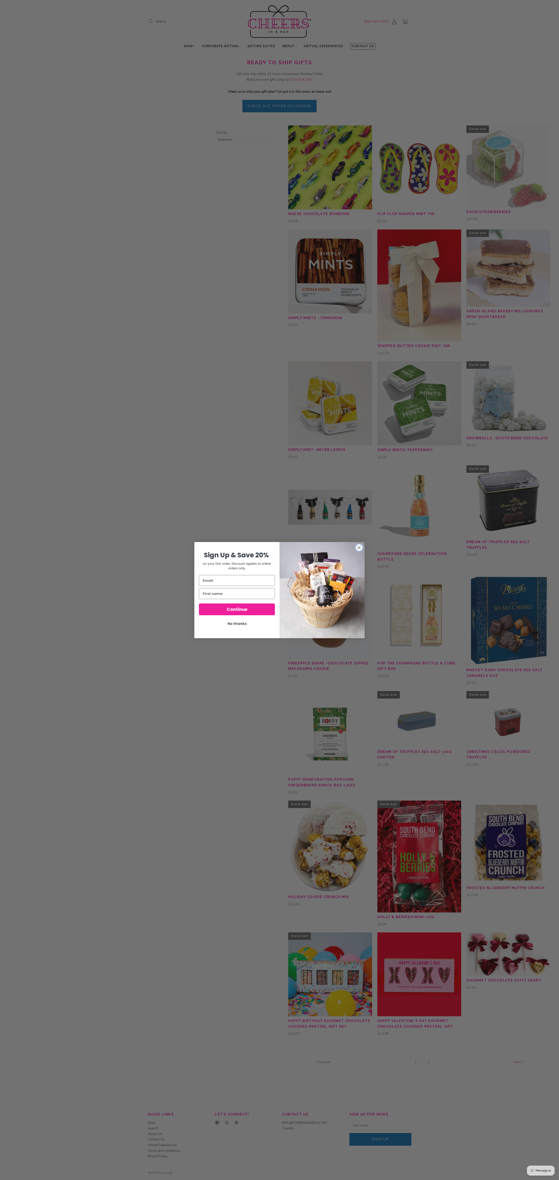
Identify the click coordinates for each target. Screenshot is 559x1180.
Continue (237, 609)
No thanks (237, 623)
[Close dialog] (359, 547)
